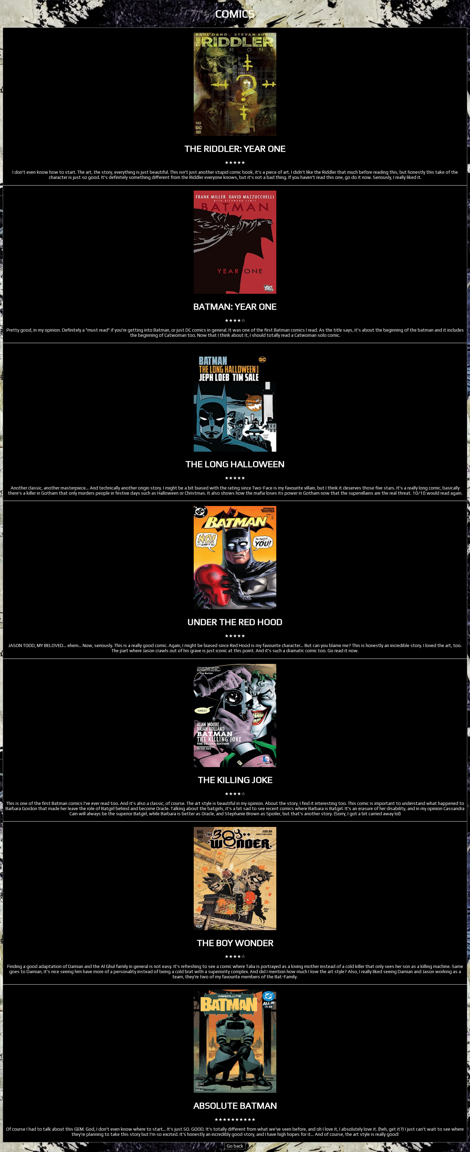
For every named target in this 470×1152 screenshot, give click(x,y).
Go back (235, 1146)
